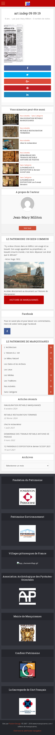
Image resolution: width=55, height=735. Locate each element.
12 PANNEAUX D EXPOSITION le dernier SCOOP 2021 (30, 169)
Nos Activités (25, 116)
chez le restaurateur (28, 143)
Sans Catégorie (37, 116)
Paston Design (15, 723)
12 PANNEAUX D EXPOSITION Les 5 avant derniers (30, 182)
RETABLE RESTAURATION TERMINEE (31, 131)
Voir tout (27, 228)
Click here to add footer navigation (27, 731)
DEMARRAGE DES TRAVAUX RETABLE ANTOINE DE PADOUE (29, 157)
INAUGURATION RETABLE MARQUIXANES (31, 119)
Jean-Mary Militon (23, 19)
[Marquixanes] (27, 3)
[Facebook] (7, 331)
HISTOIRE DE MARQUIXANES (23, 299)
